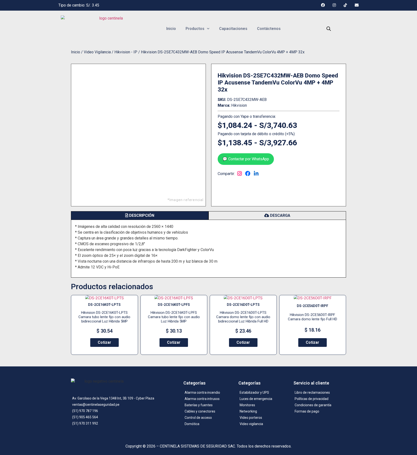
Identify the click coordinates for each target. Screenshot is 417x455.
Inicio (171, 28)
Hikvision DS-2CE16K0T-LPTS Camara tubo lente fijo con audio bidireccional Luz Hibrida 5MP (104, 316)
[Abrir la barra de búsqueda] (328, 29)
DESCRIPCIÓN (141, 215)
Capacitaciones (233, 28)
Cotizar (104, 342)
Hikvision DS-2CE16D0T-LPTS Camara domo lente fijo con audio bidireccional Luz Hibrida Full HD (243, 316)
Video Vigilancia (97, 52)
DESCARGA (279, 215)
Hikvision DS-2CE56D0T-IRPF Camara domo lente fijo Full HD (312, 317)
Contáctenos (269, 28)
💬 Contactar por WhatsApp (245, 159)
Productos (195, 28)
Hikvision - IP (125, 52)
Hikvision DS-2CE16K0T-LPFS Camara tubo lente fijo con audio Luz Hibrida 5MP (174, 316)
